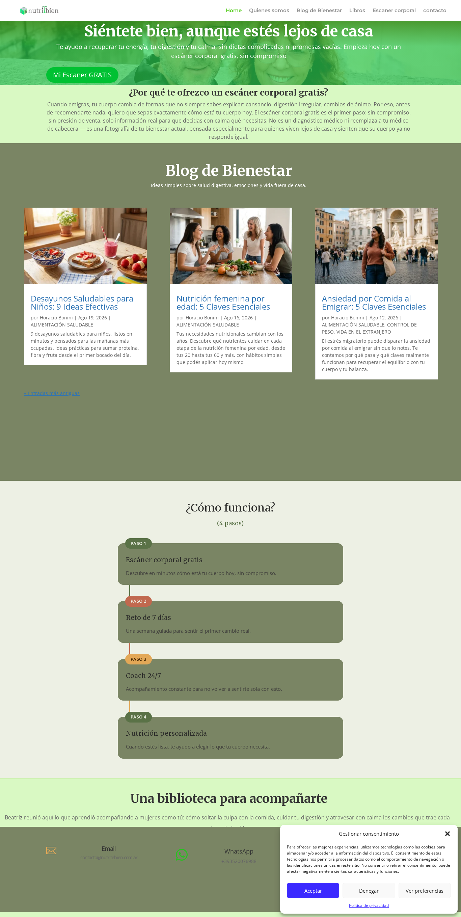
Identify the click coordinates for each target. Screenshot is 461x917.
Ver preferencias (424, 890)
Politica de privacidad (369, 905)
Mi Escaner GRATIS (82, 74)
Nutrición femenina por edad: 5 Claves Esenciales (223, 302)
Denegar (369, 890)
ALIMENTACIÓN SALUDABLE (62, 324)
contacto (434, 11)
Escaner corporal (394, 11)
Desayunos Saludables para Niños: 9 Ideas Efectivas (82, 302)
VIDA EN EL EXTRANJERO (363, 332)
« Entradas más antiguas (52, 393)
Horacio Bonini (56, 317)
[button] (447, 833)
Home (234, 11)
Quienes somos (269, 11)
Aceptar (313, 890)
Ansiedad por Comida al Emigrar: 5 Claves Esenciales (374, 302)
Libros (357, 11)
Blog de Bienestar (319, 11)
